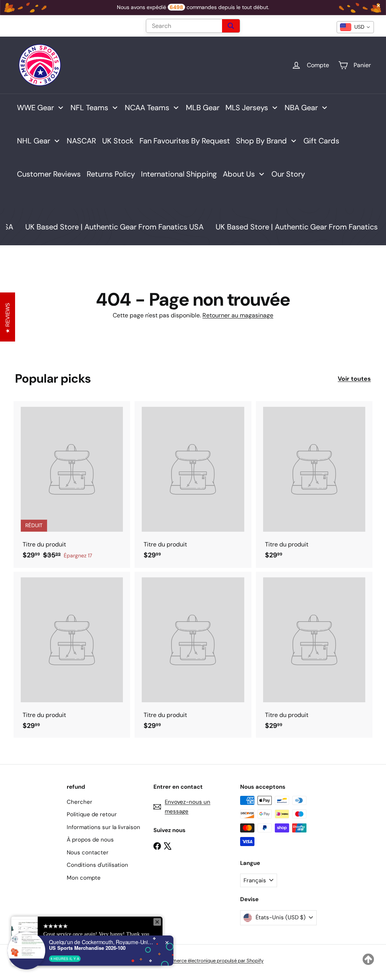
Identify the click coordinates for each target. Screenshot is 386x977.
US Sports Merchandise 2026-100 (87, 948)
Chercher (79, 802)
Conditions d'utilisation (97, 865)
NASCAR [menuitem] (81, 141)
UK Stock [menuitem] (117, 141)
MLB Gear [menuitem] (202, 107)
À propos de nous (90, 839)
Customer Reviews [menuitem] (49, 174)
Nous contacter (88, 852)
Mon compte (84, 878)
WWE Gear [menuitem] (35, 107)
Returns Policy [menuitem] (111, 174)
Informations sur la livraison (103, 827)
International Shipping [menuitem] (179, 174)
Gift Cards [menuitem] (321, 141)
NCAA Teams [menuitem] (147, 107)
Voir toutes (354, 379)
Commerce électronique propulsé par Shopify (212, 960)
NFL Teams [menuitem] (89, 107)
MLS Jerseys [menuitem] (246, 107)
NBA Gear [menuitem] (301, 107)
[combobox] (355, 27)
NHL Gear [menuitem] (33, 141)
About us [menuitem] (239, 174)
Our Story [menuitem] (288, 174)
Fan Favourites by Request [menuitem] (184, 141)
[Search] (231, 25)
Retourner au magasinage (237, 315)
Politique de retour (92, 814)
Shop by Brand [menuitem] (261, 141)
